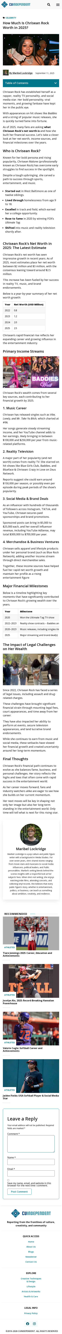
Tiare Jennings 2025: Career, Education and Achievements (27, 954)
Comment (13, 1134)
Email (11, 1169)
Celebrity (11, 17)
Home (31, 1241)
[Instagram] (34, 1324)
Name (11, 1157)
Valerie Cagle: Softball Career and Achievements (22, 1049)
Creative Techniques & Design (31, 1280)
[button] (58, 4)
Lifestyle (31, 1286)
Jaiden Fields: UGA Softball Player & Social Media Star (31, 1097)
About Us (31, 1246)
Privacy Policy (31, 1313)
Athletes (9, 947)
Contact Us (31, 1261)
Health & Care (31, 1296)
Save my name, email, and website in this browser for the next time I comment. (29, 1184)
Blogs (31, 1251)
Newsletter (31, 1256)
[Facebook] (28, 1324)
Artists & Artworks (31, 1291)
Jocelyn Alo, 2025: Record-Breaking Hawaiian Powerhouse (28, 1002)
